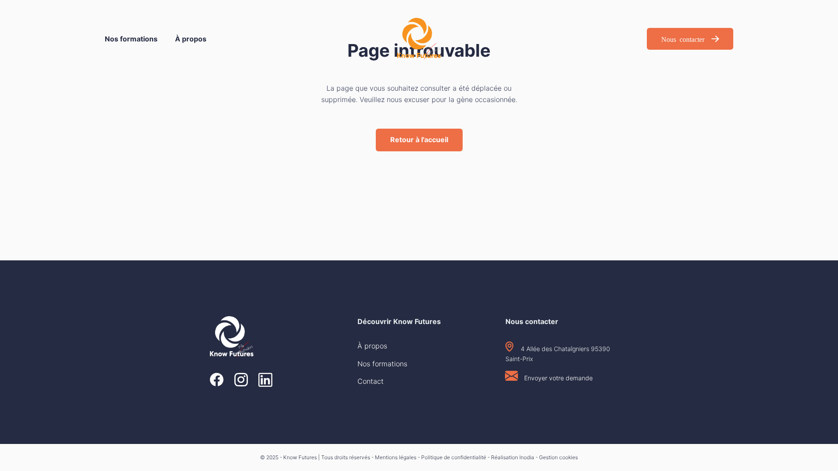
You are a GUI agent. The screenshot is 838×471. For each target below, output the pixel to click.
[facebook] (216, 380)
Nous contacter (682, 38)
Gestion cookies (558, 457)
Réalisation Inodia (512, 457)
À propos (190, 38)
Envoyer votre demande (558, 378)
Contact (370, 381)
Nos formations (131, 38)
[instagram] (241, 380)
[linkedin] (265, 380)
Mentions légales (395, 457)
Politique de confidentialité (453, 457)
